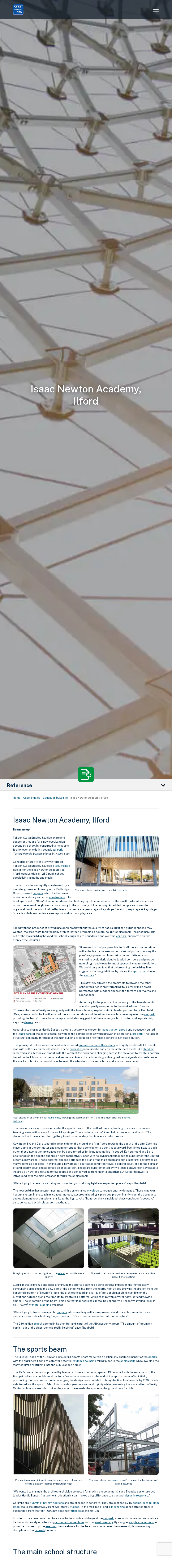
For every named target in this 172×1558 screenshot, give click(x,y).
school (61, 1273)
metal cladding (41, 1304)
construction (57, 897)
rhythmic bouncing (84, 1361)
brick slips (76, 1049)
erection (51, 1526)
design (28, 1022)
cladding (148, 1049)
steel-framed (61, 865)
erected (117, 1480)
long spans (25, 1033)
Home (17, 797)
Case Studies (31, 797)
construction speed (114, 1029)
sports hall (139, 971)
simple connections (141, 1522)
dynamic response (136, 1495)
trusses (74, 1506)
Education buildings (55, 797)
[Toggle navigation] (156, 9)
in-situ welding (104, 1522)
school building (52, 1117)
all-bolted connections (69, 1522)
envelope (93, 1190)
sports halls (128, 1361)
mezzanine (118, 1506)
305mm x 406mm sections (47, 1502)
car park (122, 890)
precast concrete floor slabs (96, 1045)
